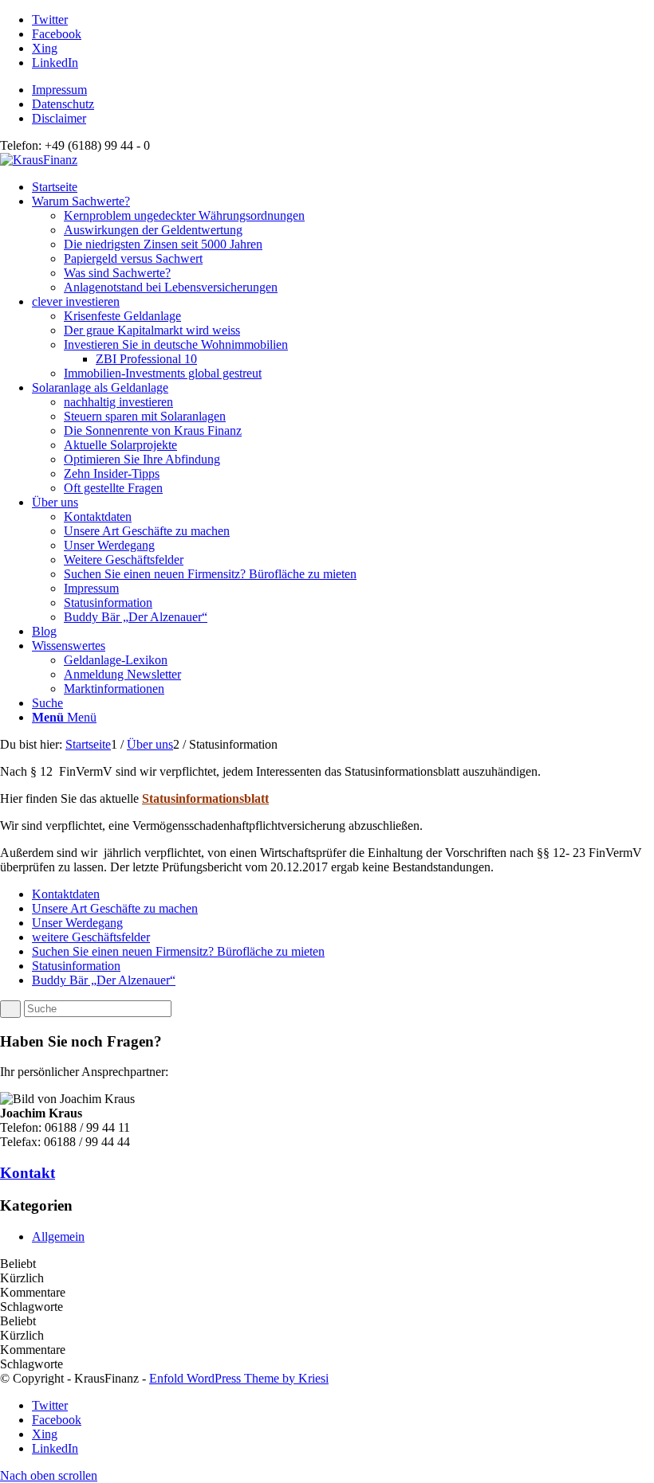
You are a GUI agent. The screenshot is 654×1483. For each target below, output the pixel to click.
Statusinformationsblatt (205, 798)
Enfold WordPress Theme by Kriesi (239, 1378)
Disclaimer (59, 118)
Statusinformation (76, 965)
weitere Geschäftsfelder (91, 937)
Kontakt (27, 1172)
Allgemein (58, 1236)
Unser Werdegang (77, 922)
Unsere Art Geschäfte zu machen (115, 908)
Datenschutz (63, 104)
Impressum (59, 89)
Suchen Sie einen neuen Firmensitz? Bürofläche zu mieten (178, 951)
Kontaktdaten (66, 894)
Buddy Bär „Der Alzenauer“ (103, 980)
